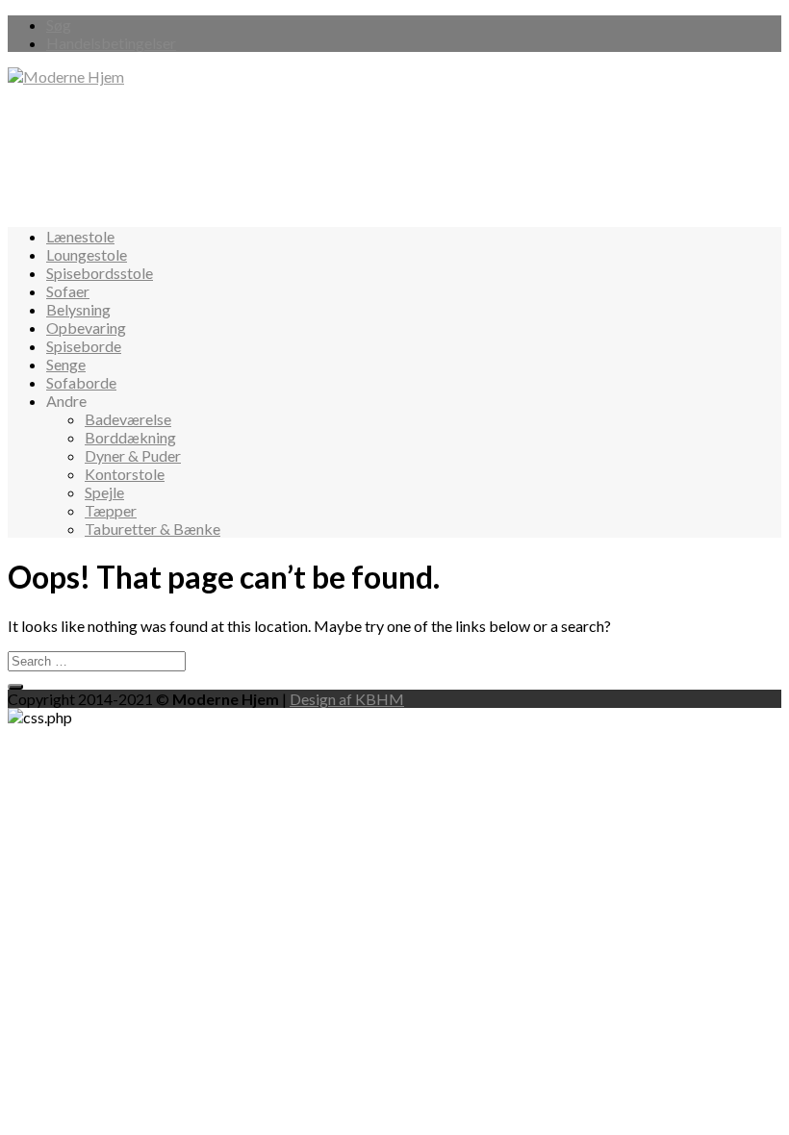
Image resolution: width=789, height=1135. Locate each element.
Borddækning (130, 437)
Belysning (78, 309)
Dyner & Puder (133, 455)
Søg (58, 24)
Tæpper (111, 510)
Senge (66, 364)
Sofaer (67, 291)
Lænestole (80, 236)
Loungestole (86, 254)
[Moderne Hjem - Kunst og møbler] (66, 76)
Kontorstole (125, 474)
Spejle (104, 492)
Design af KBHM (347, 699)
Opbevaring (86, 327)
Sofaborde (81, 382)
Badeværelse (128, 419)
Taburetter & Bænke (152, 528)
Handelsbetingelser (111, 43)
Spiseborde (83, 346)
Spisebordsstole (99, 273)
